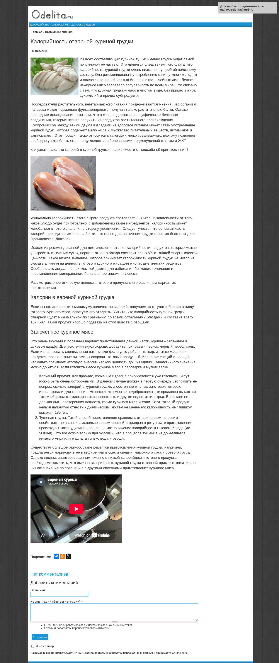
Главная (37, 32)
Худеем (90, 25)
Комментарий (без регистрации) (56, 601)
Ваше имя (38, 590)
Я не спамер (45, 646)
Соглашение (180, 652)
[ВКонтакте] (56, 556)
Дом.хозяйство (39, 25)
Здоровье (77, 25)
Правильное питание (58, 32)
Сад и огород (60, 25)
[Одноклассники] (62, 556)
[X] (68, 556)
